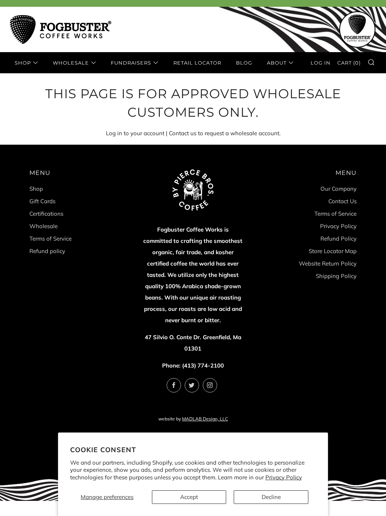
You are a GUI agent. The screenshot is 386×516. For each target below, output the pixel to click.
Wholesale (71, 63)
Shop (23, 63)
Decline (271, 497)
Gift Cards (42, 201)
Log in (321, 63)
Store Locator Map (333, 251)
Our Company (338, 188)
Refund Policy (338, 238)
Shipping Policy (336, 276)
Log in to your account (135, 133)
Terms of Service (50, 238)
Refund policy (47, 251)
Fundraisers (131, 63)
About (276, 63)
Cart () (349, 63)
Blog (244, 63)
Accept (189, 497)
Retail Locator (197, 63)
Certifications (46, 213)
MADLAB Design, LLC (205, 419)
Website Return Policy (328, 263)
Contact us (182, 133)
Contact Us (342, 201)
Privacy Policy (283, 477)
